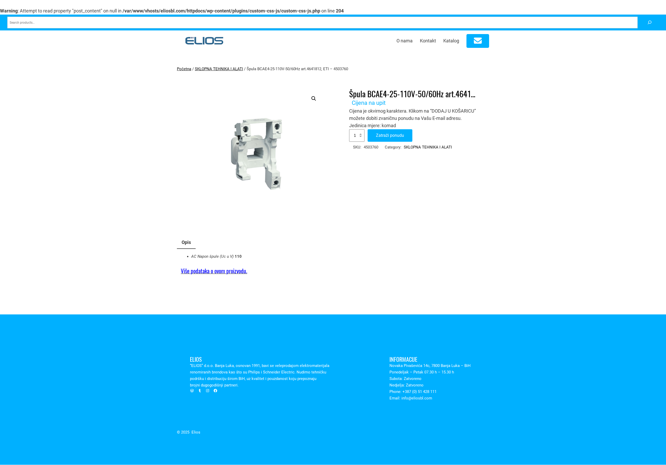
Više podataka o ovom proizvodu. (214, 271)
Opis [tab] (186, 242)
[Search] (649, 22)
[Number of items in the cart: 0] (477, 41)
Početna (184, 69)
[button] (313, 98)
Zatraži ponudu (390, 135)
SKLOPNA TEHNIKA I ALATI (219, 69)
